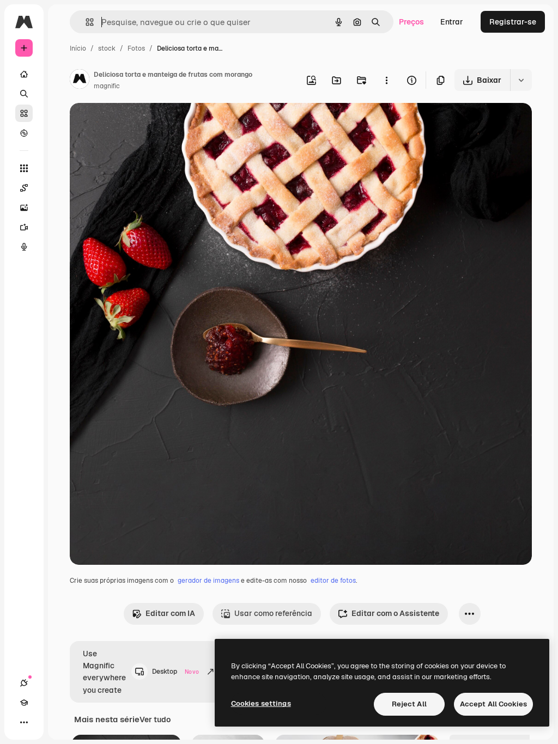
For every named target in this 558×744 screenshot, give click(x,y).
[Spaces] (24, 188)
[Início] (24, 74)
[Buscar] (24, 93)
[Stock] (24, 113)
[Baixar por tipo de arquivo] (521, 80)
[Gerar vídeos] (24, 227)
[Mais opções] (386, 80)
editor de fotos (333, 580)
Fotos (136, 48)
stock (107, 48)
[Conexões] (24, 683)
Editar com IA (170, 613)
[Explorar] (24, 133)
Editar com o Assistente (395, 613)
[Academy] (24, 702)
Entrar (451, 22)
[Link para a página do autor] (79, 80)
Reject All (409, 704)
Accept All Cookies (493, 704)
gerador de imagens (208, 580)
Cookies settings (261, 703)
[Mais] (24, 722)
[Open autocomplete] (85, 22)
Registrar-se (512, 22)
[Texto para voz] (24, 246)
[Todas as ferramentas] (24, 168)
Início (78, 48)
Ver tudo (155, 719)
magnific (107, 86)
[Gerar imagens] (24, 207)
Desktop (175, 671)
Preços (411, 22)
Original (139, 124)
